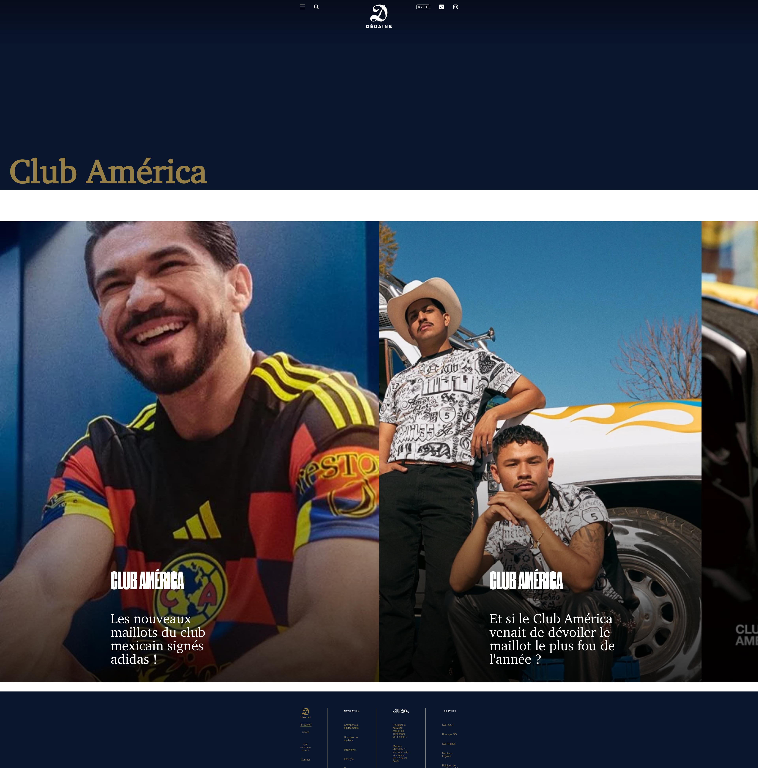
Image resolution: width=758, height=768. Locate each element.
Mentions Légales (447, 755)
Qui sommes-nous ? (305, 747)
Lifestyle (349, 759)
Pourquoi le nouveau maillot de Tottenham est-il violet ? (400, 730)
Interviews (350, 749)
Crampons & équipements (351, 726)
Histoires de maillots (351, 739)
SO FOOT (448, 724)
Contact (305, 759)
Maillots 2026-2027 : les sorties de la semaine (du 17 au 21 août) (400, 753)
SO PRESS (449, 743)
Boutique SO (449, 734)
